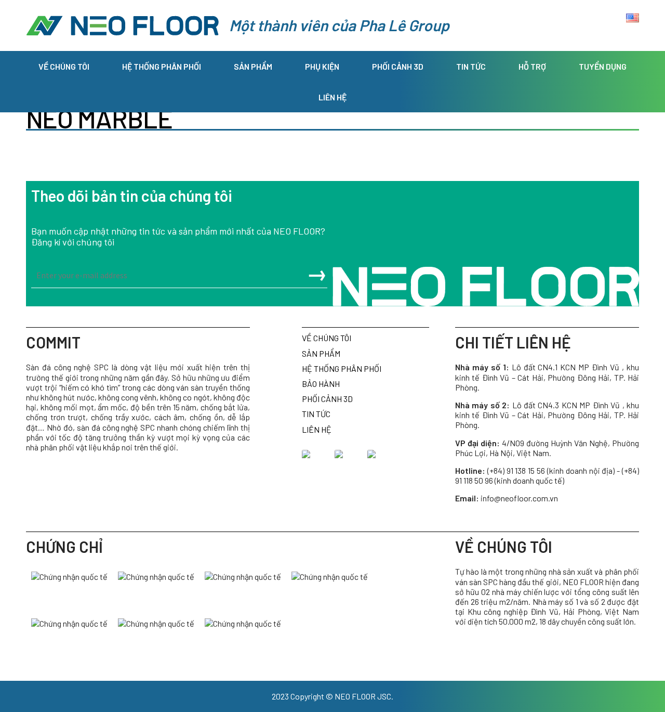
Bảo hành (321, 384)
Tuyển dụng (603, 66)
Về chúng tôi (63, 66)
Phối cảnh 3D (397, 66)
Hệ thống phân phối (161, 66)
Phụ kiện (322, 66)
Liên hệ (332, 97)
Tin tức (471, 66)
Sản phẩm (253, 66)
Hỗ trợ (532, 66)
